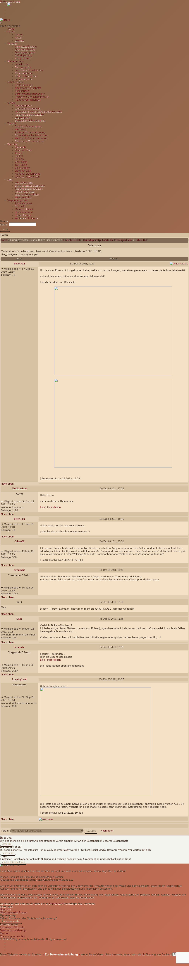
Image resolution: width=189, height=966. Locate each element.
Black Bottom (22, 167)
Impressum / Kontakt (12, 927)
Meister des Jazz (25, 191)
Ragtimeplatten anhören (29, 188)
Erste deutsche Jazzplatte (30, 185)
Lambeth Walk (23, 170)
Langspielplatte (23, 78)
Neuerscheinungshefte (28, 87)
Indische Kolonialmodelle (29, 114)
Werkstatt (20, 129)
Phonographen (23, 105)
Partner (4, 933)
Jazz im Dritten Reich (27, 194)
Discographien (23, 67)
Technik (11, 123)
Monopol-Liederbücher (28, 173)
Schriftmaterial (15, 81)
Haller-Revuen (23, 215)
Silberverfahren (24, 73)
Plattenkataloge (24, 84)
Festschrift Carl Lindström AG (32, 96)
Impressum (56, 903)
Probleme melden (11, 921)
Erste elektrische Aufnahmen (31, 135)
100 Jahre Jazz (24, 182)
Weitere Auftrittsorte (26, 218)
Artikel (18, 37)
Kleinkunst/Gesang (26, 46)
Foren (10, 31)
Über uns (6, 843)
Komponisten (22, 58)
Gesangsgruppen (25, 52)
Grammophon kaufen (12, 936)
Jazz (10, 179)
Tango (18, 152)
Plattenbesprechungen (28, 99)
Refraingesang (23, 55)
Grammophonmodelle (27, 108)
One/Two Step (23, 150)
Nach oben (7, 483)
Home (10, 28)
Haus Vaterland (24, 212)
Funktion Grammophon (28, 126)
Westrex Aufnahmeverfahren (31, 138)
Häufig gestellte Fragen (13, 912)
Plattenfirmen (15, 61)
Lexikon (19, 40)
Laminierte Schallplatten (29, 70)
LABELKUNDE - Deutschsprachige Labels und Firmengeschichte (98, 240)
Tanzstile (12, 144)
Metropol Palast (24, 209)
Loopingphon (22, 117)
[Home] (5, 19)
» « (61, 954)
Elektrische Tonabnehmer (29, 141)
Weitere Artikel (23, 197)
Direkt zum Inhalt (10, 1)
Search (4, 224)
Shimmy (19, 158)
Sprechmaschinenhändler (30, 93)
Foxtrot (19, 155)
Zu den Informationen (13, 862)
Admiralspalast (23, 203)
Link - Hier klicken (50, 506)
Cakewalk (20, 147)
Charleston (21, 161)
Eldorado (20, 206)
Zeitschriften (22, 90)
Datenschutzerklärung (13, 930)
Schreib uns (8, 853)
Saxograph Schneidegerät (30, 120)
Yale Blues (21, 164)
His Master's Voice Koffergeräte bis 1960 (38, 111)
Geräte (11, 102)
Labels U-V (141, 240)
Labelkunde (21, 64)
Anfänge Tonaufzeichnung (30, 132)
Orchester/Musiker (25, 49)
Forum (19, 34)
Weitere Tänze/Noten (27, 176)
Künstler (12, 43)
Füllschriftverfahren (26, 76)
